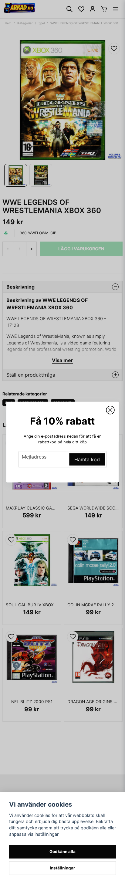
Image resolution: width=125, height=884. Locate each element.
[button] (110, 410)
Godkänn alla (62, 851)
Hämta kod (87, 459)
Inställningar (62, 867)
